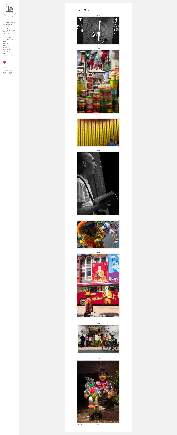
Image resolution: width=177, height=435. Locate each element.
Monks (4, 41)
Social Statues (7, 49)
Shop (4, 53)
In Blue (6, 28)
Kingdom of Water (8, 39)
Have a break (6, 35)
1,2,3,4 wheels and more (9, 22)
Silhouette (6, 47)
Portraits (5, 43)
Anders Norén (9, 73)
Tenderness (6, 45)
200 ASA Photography (10, 70)
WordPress (10, 72)
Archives (5, 51)
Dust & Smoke (6, 33)
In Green (6, 26)
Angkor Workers (7, 24)
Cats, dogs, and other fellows (9, 31)
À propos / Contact (8, 55)
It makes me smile (7, 37)
